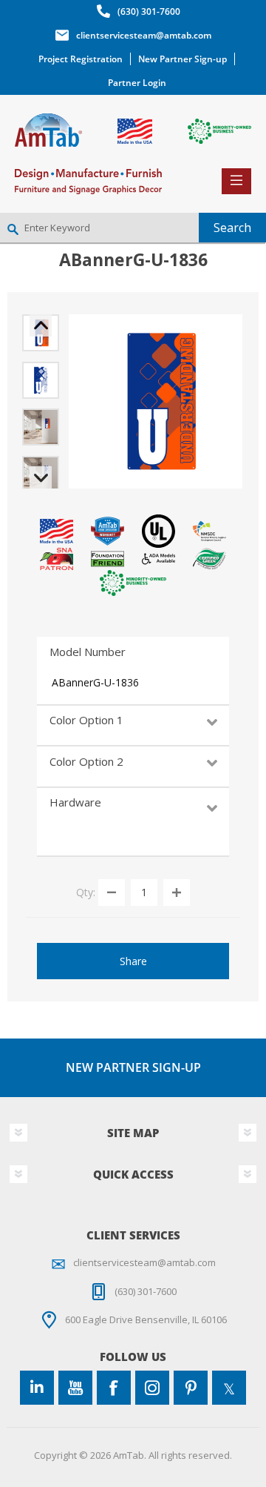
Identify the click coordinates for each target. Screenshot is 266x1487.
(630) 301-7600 (148, 11)
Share (133, 961)
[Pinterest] (191, 1388)
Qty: (85, 891)
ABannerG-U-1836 (95, 682)
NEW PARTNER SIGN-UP (133, 1067)
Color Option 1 (86, 719)
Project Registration (80, 59)
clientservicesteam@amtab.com (143, 35)
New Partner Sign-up (182, 59)
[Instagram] (152, 1388)
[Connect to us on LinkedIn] (37, 1388)
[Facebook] (114, 1388)
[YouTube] (75, 1388)
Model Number (88, 651)
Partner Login (137, 82)
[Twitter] (229, 1388)
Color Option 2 (86, 761)
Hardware (75, 802)
